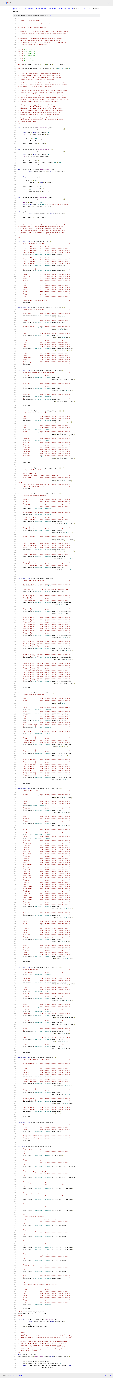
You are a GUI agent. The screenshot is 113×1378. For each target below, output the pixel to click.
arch (79, 8)
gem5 (15, 8)
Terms (20, 1375)
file (49, 15)
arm (20, 8)
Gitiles (10, 1375)
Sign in (109, 3)
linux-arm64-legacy (31, 8)
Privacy (15, 1375)
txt (106, 1375)
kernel (89, 8)
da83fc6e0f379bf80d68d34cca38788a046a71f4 (56, 8)
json (109, 1375)
